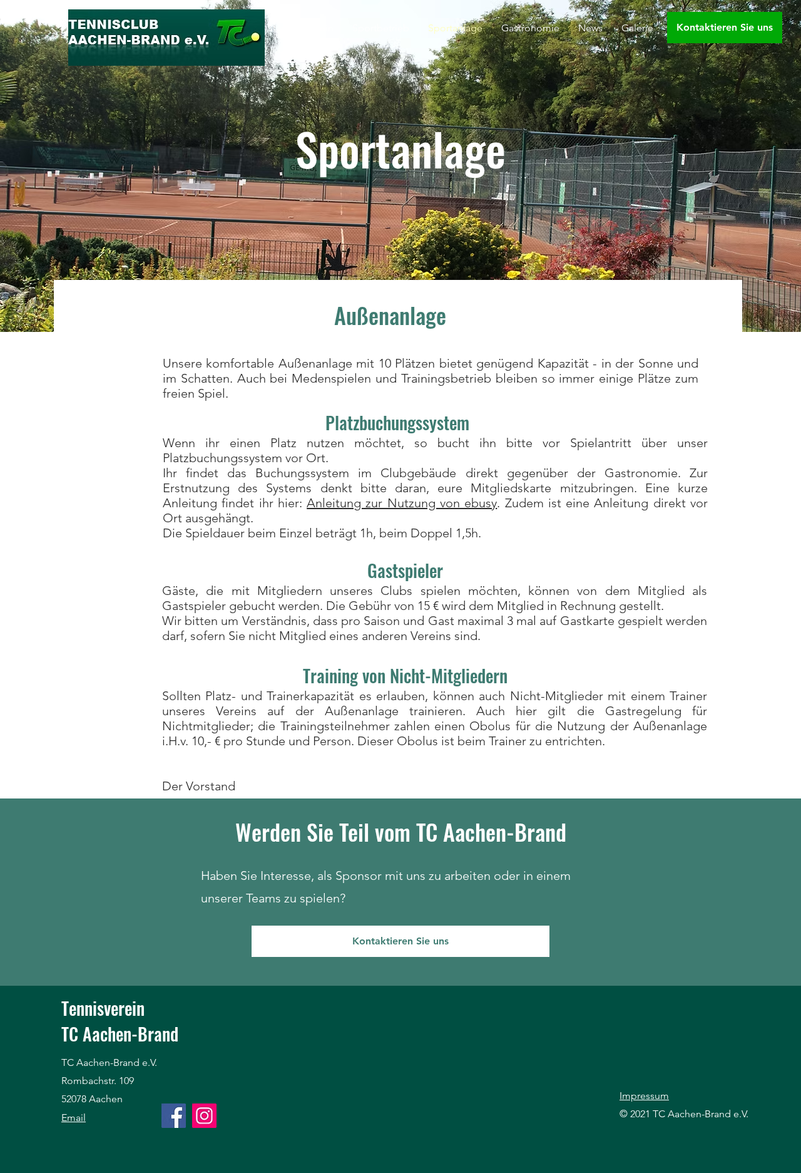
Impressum (644, 1096)
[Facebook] (173, 1115)
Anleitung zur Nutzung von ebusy (402, 502)
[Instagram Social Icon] (204, 1115)
